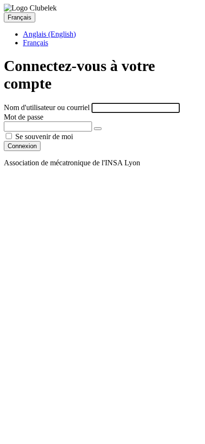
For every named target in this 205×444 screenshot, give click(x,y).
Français (19, 17)
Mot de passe (23, 117)
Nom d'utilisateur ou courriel (47, 107)
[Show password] (98, 128)
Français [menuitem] (35, 43)
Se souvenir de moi (43, 136)
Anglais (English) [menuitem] (49, 34)
